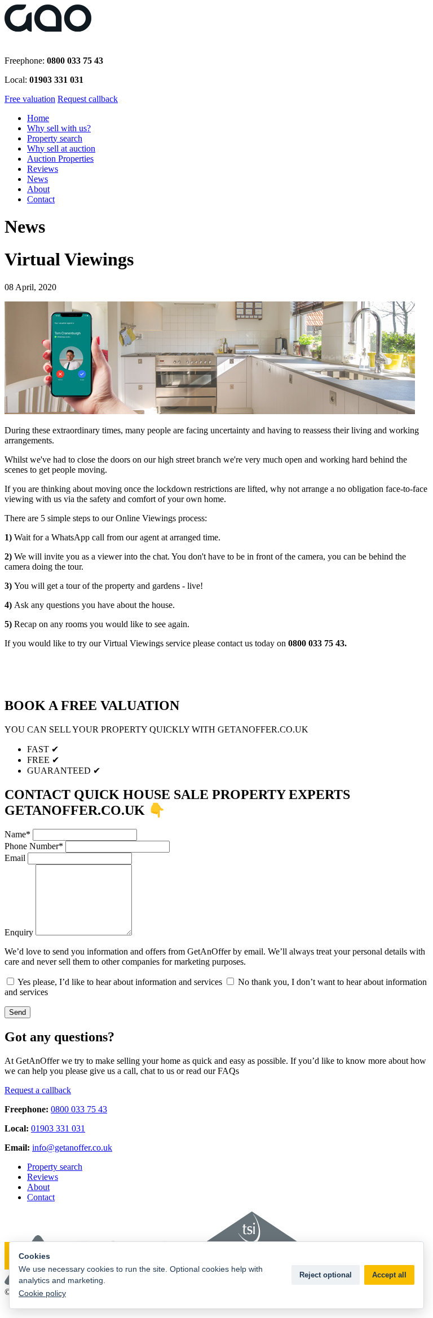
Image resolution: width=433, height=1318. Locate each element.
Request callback (88, 99)
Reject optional (325, 1275)
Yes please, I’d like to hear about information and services (119, 982)
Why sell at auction (61, 148)
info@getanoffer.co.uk (72, 1147)
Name (17, 834)
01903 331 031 (58, 1128)
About (38, 189)
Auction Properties (60, 158)
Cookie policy (42, 1293)
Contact (41, 199)
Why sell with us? (59, 128)
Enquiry (19, 932)
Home (38, 118)
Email (15, 858)
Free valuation (30, 99)
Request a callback (38, 1090)
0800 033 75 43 (79, 1109)
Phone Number (34, 846)
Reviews (42, 169)
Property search (54, 138)
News (37, 179)
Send (17, 1012)
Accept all (389, 1275)
